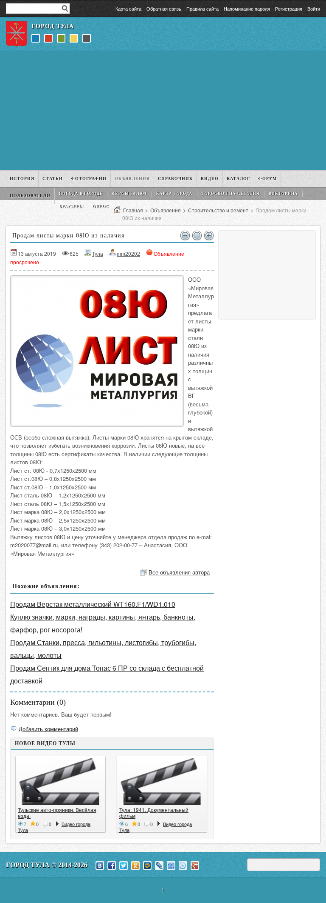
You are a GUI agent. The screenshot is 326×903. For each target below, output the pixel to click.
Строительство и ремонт (218, 210)
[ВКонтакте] (100, 865)
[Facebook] (111, 865)
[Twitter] (123, 865)
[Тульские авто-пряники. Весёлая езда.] (60, 781)
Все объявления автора (179, 572)
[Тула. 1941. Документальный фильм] (162, 781)
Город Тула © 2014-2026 (46, 865)
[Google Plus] (195, 865)
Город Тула (52, 26)
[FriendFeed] (171, 865)
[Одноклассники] (135, 865)
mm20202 (128, 253)
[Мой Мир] (147, 865)
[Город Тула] (16, 34)
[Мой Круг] (183, 865)
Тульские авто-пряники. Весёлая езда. (57, 812)
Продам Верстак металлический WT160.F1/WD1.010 (92, 604)
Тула (97, 253)
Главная (133, 210)
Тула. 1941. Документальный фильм (153, 812)
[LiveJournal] (159, 865)
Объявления (165, 210)
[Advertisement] (163, 110)
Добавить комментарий (48, 729)
